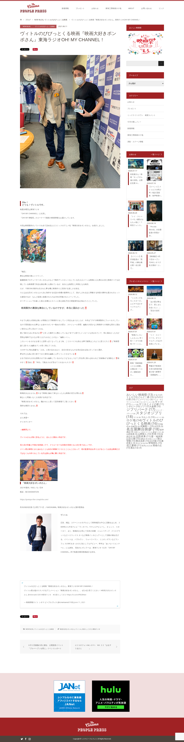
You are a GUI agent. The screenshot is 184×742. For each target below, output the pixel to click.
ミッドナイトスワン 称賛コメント (141, 115)
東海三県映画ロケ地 (113, 8)
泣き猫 (155, 440)
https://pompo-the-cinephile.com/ (34, 499)
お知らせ (95, 8)
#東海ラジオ (46, 594)
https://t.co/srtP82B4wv (76, 594)
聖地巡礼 (155, 442)
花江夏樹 (133, 445)
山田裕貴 (131, 434)
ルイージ (159, 417)
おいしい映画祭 (139, 395)
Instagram (29, 738)
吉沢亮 (158, 426)
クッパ (134, 404)
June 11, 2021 (79, 602)
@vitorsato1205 (34, 594)
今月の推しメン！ (134, 122)
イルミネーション (146, 402)
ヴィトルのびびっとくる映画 (45, 26)
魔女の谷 (136, 447)
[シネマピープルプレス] (33, 8)
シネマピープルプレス (89, 739)
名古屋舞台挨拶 (142, 429)
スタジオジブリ (144, 414)
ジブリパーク (140, 409)
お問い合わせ (146, 8)
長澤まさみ (147, 446)
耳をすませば (142, 443)
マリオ (137, 417)
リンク (161, 8)
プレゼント (80, 8)
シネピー (133, 406)
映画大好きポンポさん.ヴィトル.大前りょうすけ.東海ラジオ (80, 629)
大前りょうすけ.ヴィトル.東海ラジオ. (149, 432)
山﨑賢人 (144, 433)
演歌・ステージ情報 (135, 141)
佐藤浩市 (135, 426)
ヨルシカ (148, 417)
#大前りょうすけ (59, 594)
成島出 (144, 439)
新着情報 (65, 8)
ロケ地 (134, 420)
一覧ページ (155, 154)
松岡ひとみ (152, 439)
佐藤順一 (147, 426)
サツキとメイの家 (151, 404)
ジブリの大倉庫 (150, 406)
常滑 (156, 433)
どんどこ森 (146, 397)
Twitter (21, 738)
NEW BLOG (27, 26)
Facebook (25, 738)
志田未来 (143, 436)
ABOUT (131, 8)
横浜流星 (142, 440)
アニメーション (144, 399)
